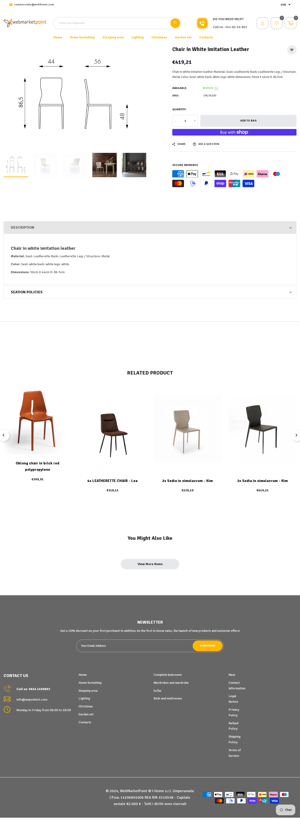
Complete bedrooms (168, 675)
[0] (276, 24)
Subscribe (208, 645)
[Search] (175, 23)
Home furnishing (90, 683)
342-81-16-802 (236, 27)
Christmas (86, 706)
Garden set (86, 714)
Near (232, 675)
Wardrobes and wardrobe (171, 683)
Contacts (206, 37)
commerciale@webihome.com (34, 4)
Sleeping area (88, 691)
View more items (150, 564)
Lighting (84, 698)
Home (57, 37)
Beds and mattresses (168, 698)
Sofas (157, 691)
